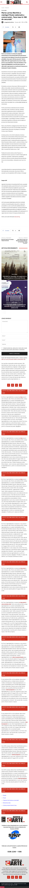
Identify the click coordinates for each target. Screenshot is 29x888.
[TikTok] (16, 385)
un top (20, 397)
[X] (20, 385)
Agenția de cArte (9, 22)
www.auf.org (17, 216)
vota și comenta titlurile (18, 657)
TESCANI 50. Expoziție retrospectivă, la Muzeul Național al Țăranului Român (15, 277)
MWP (16, 884)
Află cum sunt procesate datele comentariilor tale (13, 359)
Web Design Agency (9, 884)
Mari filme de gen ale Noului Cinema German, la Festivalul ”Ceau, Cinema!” (22, 241)
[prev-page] (2, 313)
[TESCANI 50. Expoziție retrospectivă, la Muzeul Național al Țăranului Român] (14, 265)
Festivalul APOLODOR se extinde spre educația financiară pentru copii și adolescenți (14, 306)
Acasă (2, 7)
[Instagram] (12, 385)
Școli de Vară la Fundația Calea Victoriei (7, 240)
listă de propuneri (10, 689)
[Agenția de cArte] (2, 22)
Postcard (7, 7)
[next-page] (5, 313)
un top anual (22, 568)
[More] (19, 27)
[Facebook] (8, 385)
